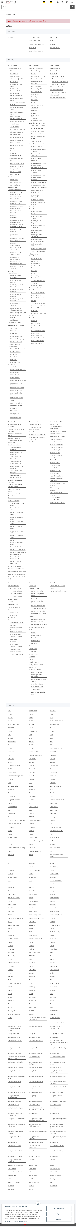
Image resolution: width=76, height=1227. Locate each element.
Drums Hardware (36, 672)
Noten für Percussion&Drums (56, 496)
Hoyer (52, 834)
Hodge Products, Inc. (56, 830)
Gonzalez (11, 817)
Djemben (32, 657)
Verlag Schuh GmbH (14, 1145)
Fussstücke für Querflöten (14, 414)
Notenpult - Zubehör (58, 84)
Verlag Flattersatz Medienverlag (13, 1097)
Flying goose (33, 796)
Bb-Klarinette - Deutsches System (16, 94)
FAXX (51, 789)
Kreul (9, 867)
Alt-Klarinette (14, 127)
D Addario (32, 772)
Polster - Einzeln (15, 351)
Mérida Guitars (33, 901)
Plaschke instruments (35, 939)
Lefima (31, 874)
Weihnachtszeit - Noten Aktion (17, 504)
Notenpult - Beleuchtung (60, 81)
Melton (10, 901)
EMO (30, 782)
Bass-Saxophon (15, 143)
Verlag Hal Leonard (56, 1096)
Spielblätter (11, 177)
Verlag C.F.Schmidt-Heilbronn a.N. (14, 1049)
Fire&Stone (53, 793)
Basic (51, 738)
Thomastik (32, 1004)
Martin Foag (12, 894)
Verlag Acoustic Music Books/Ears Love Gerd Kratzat (15, 1028)
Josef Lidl (32, 848)
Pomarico (53, 939)
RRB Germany (54, 969)
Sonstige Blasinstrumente (15, 154)
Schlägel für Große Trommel (37, 602)
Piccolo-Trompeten (37, 71)
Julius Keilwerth (55, 848)
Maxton (52, 894)
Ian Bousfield (33, 837)
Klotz (51, 860)
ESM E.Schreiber (13, 786)
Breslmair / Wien (34, 752)
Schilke (10, 980)
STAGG (31, 993)
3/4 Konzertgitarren (16, 594)
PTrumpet (11, 949)
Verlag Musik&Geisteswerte (16, 1119)
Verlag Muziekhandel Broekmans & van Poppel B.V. (58, 1126)
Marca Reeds (33, 891)
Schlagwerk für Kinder (36, 665)
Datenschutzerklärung (20, 1221)
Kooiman (32, 863)
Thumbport (53, 1004)
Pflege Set (34, 273)
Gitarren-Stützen (15, 652)
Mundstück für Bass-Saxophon (16, 267)
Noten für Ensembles (56, 434)
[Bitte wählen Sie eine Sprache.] (45, 2)
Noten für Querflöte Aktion (16, 518)
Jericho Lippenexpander (36, 841)
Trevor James (12, 1011)
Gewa (31, 810)
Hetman (31, 830)
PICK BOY (11, 935)
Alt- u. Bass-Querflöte (17, 79)
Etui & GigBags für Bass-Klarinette (17, 300)
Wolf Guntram (33, 1179)
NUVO (10, 921)
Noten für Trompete (56, 455)
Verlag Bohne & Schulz (15, 1040)
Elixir (9, 782)
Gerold (10, 810)
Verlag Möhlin (54, 1113)
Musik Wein (11, 915)
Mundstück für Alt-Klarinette (16, 230)
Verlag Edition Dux (55, 1067)
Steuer (10, 997)
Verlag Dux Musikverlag (57, 1057)
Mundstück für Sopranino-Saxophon (16, 263)
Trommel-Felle (35, 689)
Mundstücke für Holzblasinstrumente (14, 189)
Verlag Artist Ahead (14, 1037)
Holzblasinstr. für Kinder (15, 158)
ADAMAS (52, 711)
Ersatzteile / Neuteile (37, 298)
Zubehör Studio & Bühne (57, 98)
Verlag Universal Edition (15, 1156)
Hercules (32, 827)
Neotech (52, 918)
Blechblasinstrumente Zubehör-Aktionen (15, 486)
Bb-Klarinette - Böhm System (16, 99)
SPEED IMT (53, 990)
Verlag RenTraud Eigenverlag (34, 1138)
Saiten (10, 610)
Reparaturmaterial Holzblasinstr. (14, 345)
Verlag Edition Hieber (14, 1071)
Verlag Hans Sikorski (14, 1101)
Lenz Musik (32, 877)
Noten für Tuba (55, 468)
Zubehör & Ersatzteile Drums (38, 693)
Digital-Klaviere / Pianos (57, 586)
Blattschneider (14, 378)
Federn (33, 300)
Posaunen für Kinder (37, 134)
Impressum (8, 1221)
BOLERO (31, 748)
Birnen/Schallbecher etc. (18, 349)
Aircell (31, 714)
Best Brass (32, 745)
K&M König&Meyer (35, 851)
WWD (51, 1182)
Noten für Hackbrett (56, 476)
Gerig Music (53, 806)
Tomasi (52, 1007)
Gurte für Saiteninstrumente (16, 626)
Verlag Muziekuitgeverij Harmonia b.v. (15, 1132)
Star (51, 993)
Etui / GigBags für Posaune (36, 231)
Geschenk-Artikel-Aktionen (16, 569)
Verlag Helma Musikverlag (58, 1101)
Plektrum (13, 642)
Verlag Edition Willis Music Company (58, 1082)
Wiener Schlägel (55, 1172)
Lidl (9, 880)
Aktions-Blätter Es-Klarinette (16, 453)
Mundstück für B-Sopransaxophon (15, 244)
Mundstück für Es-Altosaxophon (16, 249)
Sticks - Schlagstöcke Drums (37, 595)
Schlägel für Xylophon (38, 606)
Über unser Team (34, 37)
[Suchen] (72, 7)
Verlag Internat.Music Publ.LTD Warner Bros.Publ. (37, 1109)
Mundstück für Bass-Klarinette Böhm (16, 221)
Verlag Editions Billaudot (15, 1087)
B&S (9, 735)
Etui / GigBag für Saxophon (15, 304)
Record (52, 952)
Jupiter (10, 851)
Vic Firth (52, 1160)
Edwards (52, 779)
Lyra (30, 884)
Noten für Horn (55, 462)
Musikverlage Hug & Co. (36, 918)
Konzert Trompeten (37, 79)
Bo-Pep (10, 748)
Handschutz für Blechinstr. (36, 267)
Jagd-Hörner (35, 116)
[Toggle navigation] (2, 1)
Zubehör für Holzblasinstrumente (14, 366)
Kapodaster (14, 639)
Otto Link (32, 925)
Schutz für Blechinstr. (38, 338)
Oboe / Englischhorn (16, 145)
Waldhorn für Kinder (37, 131)
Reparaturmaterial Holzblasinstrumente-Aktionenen (15, 440)
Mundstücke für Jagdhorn (36, 178)
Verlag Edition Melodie (36, 1076)
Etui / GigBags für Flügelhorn (36, 222)
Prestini (52, 942)
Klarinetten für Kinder (17, 166)
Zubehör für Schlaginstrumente (35, 668)
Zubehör (52, 588)
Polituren (13, 331)
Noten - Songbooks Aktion (16, 509)
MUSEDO (11, 911)
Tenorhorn (34, 108)
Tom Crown (32, 1007)
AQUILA (31, 724)
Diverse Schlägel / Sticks (38, 614)
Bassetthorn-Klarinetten (17, 121)
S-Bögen (12, 400)
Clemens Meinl (54, 765)
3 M (9, 711)
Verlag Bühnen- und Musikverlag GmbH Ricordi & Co (59, 1042)
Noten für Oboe (55, 452)
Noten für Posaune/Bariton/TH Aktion (16, 542)
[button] (58, 2)
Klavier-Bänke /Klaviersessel (58, 591)
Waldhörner (35, 94)
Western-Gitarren (13, 599)
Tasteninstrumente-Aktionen (17, 574)
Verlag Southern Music (15, 1151)
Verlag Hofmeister (13, 1104)
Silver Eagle (32, 987)
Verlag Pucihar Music (14, 1137)
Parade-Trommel (34, 662)
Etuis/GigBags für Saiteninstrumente (16, 635)
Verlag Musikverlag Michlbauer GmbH (35, 1125)
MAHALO (11, 887)
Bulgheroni (53, 755)
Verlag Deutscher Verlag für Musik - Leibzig (16, 1057)
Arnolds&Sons (54, 724)
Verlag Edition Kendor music (38, 1071)
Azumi (52, 731)
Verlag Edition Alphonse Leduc (57, 1063)
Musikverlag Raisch (56, 915)
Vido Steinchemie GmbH (15, 1165)
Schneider (32, 980)
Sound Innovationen (16, 403)
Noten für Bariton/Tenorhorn (56, 459)
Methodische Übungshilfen (35, 196)
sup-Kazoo (32, 997)
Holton (31, 834)
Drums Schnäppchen (14, 566)
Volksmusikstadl (55, 1168)
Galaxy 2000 (53, 803)
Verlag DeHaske (55, 1053)
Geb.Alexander (12, 806)
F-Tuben (33, 113)
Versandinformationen (36, 51)
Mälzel (52, 887)
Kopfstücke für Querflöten (14, 409)
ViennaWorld (33, 1165)
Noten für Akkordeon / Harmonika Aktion (17, 558)
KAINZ (52, 851)
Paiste (10, 928)
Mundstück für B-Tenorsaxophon (15, 253)
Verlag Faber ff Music (35, 1092)
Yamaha (31, 1186)
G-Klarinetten (14, 124)
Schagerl (52, 976)
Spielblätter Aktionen (14, 445)
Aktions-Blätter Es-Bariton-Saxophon (16, 476)
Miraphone (32, 904)
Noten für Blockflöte (56, 439)
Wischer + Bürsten (16, 341)
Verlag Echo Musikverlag (15, 1062)
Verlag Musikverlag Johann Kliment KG (16, 1125)
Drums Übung (33, 654)
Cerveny (52, 759)
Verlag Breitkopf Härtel (36, 1040)
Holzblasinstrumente (14, 68)
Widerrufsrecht (55, 47)
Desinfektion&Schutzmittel (58, 92)
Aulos (10, 731)
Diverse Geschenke (35, 424)
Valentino (11, 1023)
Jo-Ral (31, 844)
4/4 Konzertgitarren (16, 588)
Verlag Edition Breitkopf (15, 1067)
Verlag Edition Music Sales (58, 1076)
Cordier (52, 769)
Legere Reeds (54, 874)
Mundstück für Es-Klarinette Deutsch (16, 193)
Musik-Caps (32, 432)
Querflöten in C (15, 76)
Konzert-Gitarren (13, 586)
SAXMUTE (32, 976)
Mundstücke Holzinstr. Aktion (15, 435)
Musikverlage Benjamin (15, 918)
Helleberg (11, 827)
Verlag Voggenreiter (35, 1156)
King (30, 860)
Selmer (31, 983)
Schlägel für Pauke (37, 591)
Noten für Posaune (56, 465)
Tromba (31, 1011)
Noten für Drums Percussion (15, 562)
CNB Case (11, 769)
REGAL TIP (32, 956)
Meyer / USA (12, 904)
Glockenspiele (35, 640)
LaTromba (11, 870)
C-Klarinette (14, 81)
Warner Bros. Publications (16, 1172)
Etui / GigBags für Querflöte (15, 281)
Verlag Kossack (54, 1108)
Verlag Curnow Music (14, 1053)
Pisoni (52, 935)
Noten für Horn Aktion (17, 547)
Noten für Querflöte (56, 442)
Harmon (52, 820)
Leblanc (10, 874)
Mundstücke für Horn (38, 175)
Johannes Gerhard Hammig (16, 848)
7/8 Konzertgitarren (16, 591)
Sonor (10, 990)
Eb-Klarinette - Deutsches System (16, 90)
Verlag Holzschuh (34, 1104)
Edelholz (31, 779)
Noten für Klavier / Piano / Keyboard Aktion (18, 553)
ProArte (10, 945)
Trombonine (54, 1011)
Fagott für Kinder (15, 171)
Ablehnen (59, 1219)
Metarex (52, 901)
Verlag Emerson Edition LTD (16, 1092)
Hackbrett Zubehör (14, 607)
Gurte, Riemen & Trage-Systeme (38, 680)
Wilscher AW (12, 1175)
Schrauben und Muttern (38, 303)
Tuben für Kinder (36, 141)
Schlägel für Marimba (38, 611)
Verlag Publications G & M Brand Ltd (58, 1132)
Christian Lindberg (14, 765)
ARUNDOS (11, 728)
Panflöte (12, 151)
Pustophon (53, 949)
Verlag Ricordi (12, 1142)
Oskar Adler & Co (13, 925)
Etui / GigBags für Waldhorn (36, 245)
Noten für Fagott (55, 450)
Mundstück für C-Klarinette (15, 216)
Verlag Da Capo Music (36, 1053)
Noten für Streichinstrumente (56, 491)
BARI (30, 738)
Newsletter (32, 47)
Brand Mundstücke (56, 748)
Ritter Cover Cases (13, 963)
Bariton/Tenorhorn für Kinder (38, 137)
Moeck (31, 908)
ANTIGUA (32, 721)
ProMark (31, 945)
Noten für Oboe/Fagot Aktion (17, 532)
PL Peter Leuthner (13, 939)
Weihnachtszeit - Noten (57, 436)
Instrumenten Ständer (17, 390)
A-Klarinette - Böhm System (16, 108)
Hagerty (52, 817)
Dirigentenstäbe (55, 68)
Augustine (53, 728)
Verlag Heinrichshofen (36, 1101)
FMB (51, 796)
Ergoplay (52, 782)
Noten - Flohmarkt (13, 500)
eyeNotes (11, 789)
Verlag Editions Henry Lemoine (35, 1088)
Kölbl (9, 863)
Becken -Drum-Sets (37, 622)
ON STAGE (32, 921)
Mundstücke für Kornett (38, 163)
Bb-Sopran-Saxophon (17, 132)
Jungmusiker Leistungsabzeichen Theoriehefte (56, 426)
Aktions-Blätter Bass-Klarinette (16, 458)
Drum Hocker (33, 651)
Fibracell (31, 793)
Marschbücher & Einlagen (58, 431)
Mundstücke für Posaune (39, 182)
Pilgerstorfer (33, 935)
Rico (30, 959)
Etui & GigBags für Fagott (18, 313)
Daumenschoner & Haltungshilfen (16, 384)
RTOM (10, 973)
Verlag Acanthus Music (57, 1023)
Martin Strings (33, 894)
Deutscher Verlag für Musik (16, 776)
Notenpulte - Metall (58, 76)
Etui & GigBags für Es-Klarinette (17, 290)
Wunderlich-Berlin (14, 1182)
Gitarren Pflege (15, 649)
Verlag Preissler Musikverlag (38, 1131)
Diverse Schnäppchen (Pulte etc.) (17, 578)
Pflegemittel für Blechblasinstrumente (36, 255)
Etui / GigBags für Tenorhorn (36, 236)
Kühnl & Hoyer (54, 867)
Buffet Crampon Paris (35, 755)
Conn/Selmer (33, 769)
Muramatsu (53, 908)
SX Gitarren (32, 1000)
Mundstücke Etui (36, 146)
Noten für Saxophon (56, 447)
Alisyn (31, 717)
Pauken (33, 632)
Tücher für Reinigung (17, 339)
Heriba (10, 830)
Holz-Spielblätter (15, 182)
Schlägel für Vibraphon (38, 608)
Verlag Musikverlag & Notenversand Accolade (36, 1120)
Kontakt (10, 37)
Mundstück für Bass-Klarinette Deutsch (16, 226)
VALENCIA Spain (55, 1017)
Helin (51, 824)
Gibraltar (32, 813)
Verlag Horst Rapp (55, 1104)
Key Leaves (11, 860)
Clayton (31, 765)
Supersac (53, 997)
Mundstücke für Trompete (36, 155)
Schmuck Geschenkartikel (37, 437)
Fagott (12, 148)
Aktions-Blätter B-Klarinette (15, 448)
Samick (31, 973)
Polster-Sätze (14, 354)
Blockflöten (13, 71)
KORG (52, 863)
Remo (10, 959)
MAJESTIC (32, 887)
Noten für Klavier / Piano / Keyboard (58, 484)
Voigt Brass (32, 1168)
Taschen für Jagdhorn (38, 251)
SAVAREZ (11, 976)
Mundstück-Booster (37, 200)
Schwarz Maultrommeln (15, 983)
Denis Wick (53, 772)
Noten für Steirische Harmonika (56, 479)
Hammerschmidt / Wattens (16, 820)
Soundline (32, 990)
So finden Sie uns (34, 41)
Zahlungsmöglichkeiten (36, 44)
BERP (51, 741)
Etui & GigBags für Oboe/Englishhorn (16, 309)
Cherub (31, 762)
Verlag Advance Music (36, 1026)
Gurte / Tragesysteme (17, 388)
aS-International (34, 728)
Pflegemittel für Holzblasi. (16, 325)
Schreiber (53, 980)
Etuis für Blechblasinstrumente (36, 208)
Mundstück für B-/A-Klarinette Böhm (16, 207)
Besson (10, 745)
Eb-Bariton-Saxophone (17, 140)
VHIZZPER (32, 1160)
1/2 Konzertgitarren (16, 596)
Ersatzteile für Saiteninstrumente (16, 645)
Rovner (10, 969)
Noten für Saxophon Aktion (16, 527)
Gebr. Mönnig (33, 806)
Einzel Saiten (14, 615)
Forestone (32, 800)
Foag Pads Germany (14, 800)
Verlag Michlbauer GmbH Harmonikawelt (16, 1114)
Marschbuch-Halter (37, 687)
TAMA (52, 1000)
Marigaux (53, 891)
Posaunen (34, 99)
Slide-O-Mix (53, 987)
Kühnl (31, 867)
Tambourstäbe (54, 71)
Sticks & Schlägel (34, 588)
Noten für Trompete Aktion (16, 536)
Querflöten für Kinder (17, 163)
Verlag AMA (32, 1034)
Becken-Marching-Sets (38, 619)
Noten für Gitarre (55, 473)
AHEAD (10, 714)
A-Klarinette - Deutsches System (17, 104)
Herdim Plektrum (55, 827)
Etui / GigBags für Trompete (36, 217)
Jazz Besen (34, 598)
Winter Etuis (33, 1175)
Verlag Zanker (54, 1156)
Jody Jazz (52, 844)
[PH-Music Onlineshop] (11, 2)
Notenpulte (53, 73)
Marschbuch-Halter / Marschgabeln (16, 394)
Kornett (33, 73)
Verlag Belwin (54, 1037)
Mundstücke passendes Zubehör (38, 203)
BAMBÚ (10, 738)
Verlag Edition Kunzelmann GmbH (16, 1077)
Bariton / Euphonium (37, 105)
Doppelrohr (14, 179)
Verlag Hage (33, 1096)
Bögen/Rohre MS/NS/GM (39, 313)
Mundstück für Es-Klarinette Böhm (16, 198)
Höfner (10, 834)
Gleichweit (53, 813)
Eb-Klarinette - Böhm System (16, 85)
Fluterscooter (12, 796)
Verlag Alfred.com (13, 1034)
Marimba (34, 638)
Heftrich (31, 824)
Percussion (32, 646)
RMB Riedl (32, 963)
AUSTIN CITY (33, 731)
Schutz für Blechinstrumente (36, 284)
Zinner (31, 1189)
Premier (31, 942)
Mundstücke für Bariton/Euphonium (37, 167)
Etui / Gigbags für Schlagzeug (36, 676)
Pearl (9, 932)
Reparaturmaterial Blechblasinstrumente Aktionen (15, 496)
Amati (10, 721)
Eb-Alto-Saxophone (16, 135)
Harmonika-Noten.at (14, 824)
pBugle (52, 928)
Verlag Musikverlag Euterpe (58, 1119)
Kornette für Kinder (37, 128)
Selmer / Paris (54, 983)
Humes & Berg (12, 837)
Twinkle (31, 1014)
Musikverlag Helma (35, 915)
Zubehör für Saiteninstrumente (14, 619)
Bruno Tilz (53, 752)
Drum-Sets (32, 586)
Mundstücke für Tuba (38, 185)
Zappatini (11, 1189)
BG (51, 745)
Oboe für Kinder (15, 174)
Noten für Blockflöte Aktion (16, 513)
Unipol (10, 1017)
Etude (31, 786)
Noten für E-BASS (55, 470)
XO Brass (11, 1186)
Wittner (10, 1179)
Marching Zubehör (37, 684)
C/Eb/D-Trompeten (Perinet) (37, 82)
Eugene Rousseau (55, 786)
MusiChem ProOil (55, 911)
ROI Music (11, 966)
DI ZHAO (31, 776)
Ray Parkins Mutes (35, 952)
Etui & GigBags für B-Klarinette (16, 286)
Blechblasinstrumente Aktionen (15, 481)
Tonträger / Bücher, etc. (57, 502)
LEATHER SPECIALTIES (35, 870)
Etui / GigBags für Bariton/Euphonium (37, 240)
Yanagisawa (53, 1186)
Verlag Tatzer (33, 1151)
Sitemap (52, 44)
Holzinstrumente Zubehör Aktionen (16, 430)
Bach (30, 735)
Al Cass (10, 717)
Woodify (52, 1179)
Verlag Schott (54, 1142)
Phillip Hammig (55, 932)
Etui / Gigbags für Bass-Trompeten (38, 226)
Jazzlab (10, 841)
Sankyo (52, 973)
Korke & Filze (14, 357)
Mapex (10, 891)
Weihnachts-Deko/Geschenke (34, 441)
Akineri (52, 714)
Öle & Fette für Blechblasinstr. (36, 262)
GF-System (11, 813)
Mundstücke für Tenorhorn (36, 171)
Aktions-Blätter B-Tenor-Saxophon (17, 472)
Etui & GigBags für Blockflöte (16, 316)
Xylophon (34, 643)
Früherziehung (54, 488)
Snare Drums (33, 648)
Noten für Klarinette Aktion (16, 523)
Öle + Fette (13, 328)
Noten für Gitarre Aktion (17, 549)
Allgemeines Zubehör (56, 87)
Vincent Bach (12, 1168)
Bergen (31, 741)
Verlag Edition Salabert (36, 1081)
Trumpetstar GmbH (14, 1014)
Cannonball (32, 759)
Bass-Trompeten (36, 91)
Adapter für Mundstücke (39, 188)
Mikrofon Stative (55, 95)
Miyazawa (53, 904)
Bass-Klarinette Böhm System (17, 113)
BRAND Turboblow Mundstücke (37, 191)
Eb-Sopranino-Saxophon (17, 129)
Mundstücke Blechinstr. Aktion (15, 490)
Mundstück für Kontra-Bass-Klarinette (17, 239)
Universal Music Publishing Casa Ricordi (37, 1018)
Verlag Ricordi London (36, 1142)
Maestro (52, 884)
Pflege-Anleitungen (16, 336)
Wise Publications (55, 1175)
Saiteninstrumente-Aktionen (17, 571)
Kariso (31, 854)
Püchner (31, 949)
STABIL (10, 993)
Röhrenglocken (36, 635)
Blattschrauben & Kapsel (18, 380)
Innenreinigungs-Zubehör (36, 277)
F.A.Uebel (32, 789)
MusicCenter (33, 911)
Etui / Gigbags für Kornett (36, 212)
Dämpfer (34, 320)
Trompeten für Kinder (38, 126)
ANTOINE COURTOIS (56, 721)
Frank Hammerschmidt (57, 800)
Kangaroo (11, 854)
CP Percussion (12, 772)
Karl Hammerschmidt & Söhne (57, 855)
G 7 (30, 803)
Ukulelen (11, 602)
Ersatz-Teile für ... (15, 362)
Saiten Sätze (14, 612)
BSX (9, 755)
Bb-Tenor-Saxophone (16, 137)
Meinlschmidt (54, 898)
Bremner (11, 752)
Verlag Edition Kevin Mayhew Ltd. (56, 1072)
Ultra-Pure (53, 1014)
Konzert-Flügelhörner (38, 89)
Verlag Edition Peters (14, 1081)
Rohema (52, 963)
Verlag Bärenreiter (35, 1037)
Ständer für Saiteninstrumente (16, 631)
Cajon (31, 659)
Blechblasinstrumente (36, 68)
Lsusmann (11, 884)
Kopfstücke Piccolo (16, 406)
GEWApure (53, 810)
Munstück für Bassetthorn (14, 235)
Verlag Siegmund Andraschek (34, 1146)
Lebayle (52, 870)
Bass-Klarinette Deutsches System (16, 117)
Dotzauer (53, 776)
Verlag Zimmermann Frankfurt (14, 1161)
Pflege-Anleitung (36, 258)
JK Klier (10, 844)
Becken (31, 616)
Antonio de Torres (13, 724)
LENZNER (53, 877)
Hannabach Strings (35, 820)
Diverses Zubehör (15, 418)
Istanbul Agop (54, 837)
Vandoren (32, 1023)
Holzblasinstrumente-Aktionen (15, 425)
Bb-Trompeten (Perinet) (38, 76)
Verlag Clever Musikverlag (58, 1048)
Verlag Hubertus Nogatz (15, 1108)
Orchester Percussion (35, 630)
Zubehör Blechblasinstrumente (36, 317)
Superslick (11, 1000)
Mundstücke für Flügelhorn (36, 159)
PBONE (31, 928)
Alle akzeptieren (59, 1208)
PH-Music (32, 932)
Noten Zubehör (55, 500)
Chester (52, 762)
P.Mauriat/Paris (55, 925)
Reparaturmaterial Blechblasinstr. (35, 289)
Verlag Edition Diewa (35, 1067)
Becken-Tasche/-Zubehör (39, 624)
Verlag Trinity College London (56, 1152)
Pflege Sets (13, 333)
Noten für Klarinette (56, 444)
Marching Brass (36, 97)
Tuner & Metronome (56, 89)
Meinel (31, 898)
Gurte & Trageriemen (37, 323)
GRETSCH (32, 817)
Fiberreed (11, 793)
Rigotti (52, 959)
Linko (30, 880)
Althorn (33, 102)
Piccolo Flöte (14, 73)
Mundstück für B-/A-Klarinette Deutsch (16, 202)
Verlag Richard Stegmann (58, 1137)
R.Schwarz (11, 952)
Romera (31, 966)
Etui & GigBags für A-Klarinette (16, 295)
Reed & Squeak (13, 956)
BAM (51, 735)
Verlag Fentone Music (56, 1092)
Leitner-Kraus (12, 877)
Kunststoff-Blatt (15, 185)
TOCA (10, 1007)
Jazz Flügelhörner (36, 86)
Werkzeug (13, 359)
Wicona (31, 1172)
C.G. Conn (11, 759)
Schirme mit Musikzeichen (37, 434)
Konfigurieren (59, 1214)
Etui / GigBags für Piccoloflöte (15, 276)
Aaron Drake (33, 711)
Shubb (10, 987)
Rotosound (53, 966)
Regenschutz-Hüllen (14, 323)
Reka (51, 956)
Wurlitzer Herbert (34, 1182)
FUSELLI (10, 803)
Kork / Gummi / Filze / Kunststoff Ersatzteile (38, 307)
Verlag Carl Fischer (35, 1048)
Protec (52, 945)
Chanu (10, 762)
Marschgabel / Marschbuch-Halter (37, 334)
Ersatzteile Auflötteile (37, 292)
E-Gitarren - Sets (13, 604)
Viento (52, 1165)
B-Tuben (34, 110)
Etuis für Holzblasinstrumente (14, 272)
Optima (52, 921)
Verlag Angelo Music (56, 1034)
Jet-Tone (52, 841)
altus (51, 717)
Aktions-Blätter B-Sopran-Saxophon (15, 462)
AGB (51, 41)
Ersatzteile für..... (36, 295)
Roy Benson (32, 969)
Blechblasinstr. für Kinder (37, 123)
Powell (10, 942)
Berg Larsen (12, 741)
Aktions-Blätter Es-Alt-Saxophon (17, 467)
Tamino (10, 1004)
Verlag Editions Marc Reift (58, 1087)
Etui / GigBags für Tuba (38, 248)
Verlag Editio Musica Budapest (35, 1063)
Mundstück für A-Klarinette (15, 212)
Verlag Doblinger (34, 1057)
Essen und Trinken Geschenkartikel (35, 428)
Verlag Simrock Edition (57, 1145)
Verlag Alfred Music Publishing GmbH (56, 1027)
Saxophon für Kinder (16, 169)
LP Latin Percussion (56, 880)
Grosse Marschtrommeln (36, 627)
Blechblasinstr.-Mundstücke (38, 144)
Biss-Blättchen (14, 372)
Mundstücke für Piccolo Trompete (38, 150)
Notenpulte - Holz (57, 79)
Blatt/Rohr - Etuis (15, 375)
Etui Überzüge (14, 320)
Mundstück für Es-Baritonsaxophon (16, 258)
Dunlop (10, 779)
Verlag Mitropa (33, 1113)
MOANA (10, 908)
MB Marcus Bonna (14, 898)
